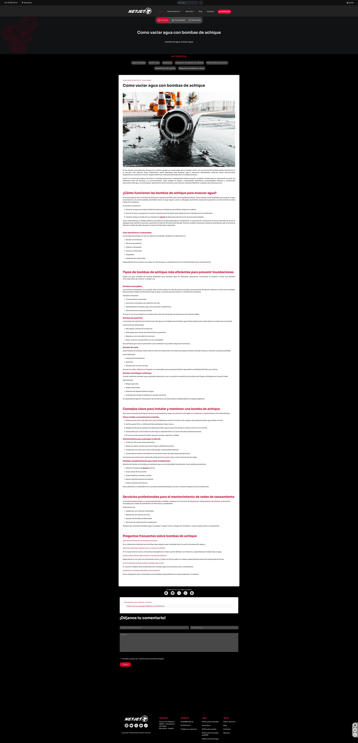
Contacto (210, 11)
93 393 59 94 (225, 12)
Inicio (160, 11)
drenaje (145, 468)
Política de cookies (209, 729)
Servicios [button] (189, 11)
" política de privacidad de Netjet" (151, 659)
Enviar (125, 664)
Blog (200, 11)
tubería (162, 217)
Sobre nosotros (229, 722)
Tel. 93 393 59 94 (10, 3)
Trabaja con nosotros (188, 729)
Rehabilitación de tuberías (165, 68)
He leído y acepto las (143, 659)
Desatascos (167, 63)
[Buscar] (201, 2)
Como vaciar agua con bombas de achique (164, 85)
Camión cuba (154, 63)
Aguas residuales (138, 63)
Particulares (196, 20)
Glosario (226, 733)
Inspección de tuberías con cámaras (189, 63)
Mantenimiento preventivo (217, 63)
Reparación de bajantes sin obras (191, 68)
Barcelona (28, 3)
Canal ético (206, 725)
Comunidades (179, 20)
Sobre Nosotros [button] (173, 11)
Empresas (164, 20)
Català (351, 3)
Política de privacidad (210, 722)
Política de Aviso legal (210, 739)
